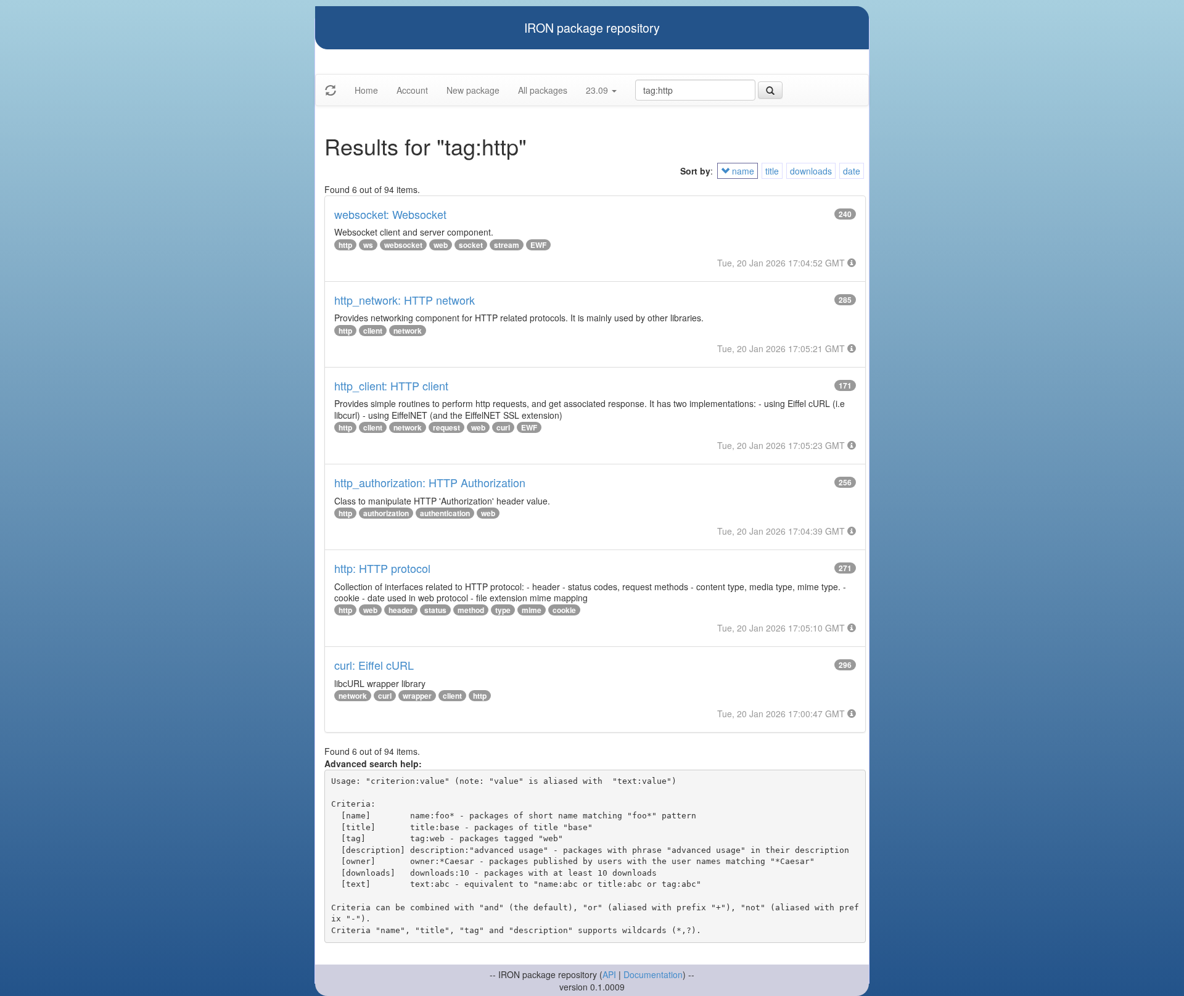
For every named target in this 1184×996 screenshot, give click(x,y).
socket (471, 244)
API (609, 974)
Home (366, 90)
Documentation (653, 974)
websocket (403, 244)
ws (368, 244)
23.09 (598, 90)
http (345, 244)
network (407, 330)
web (441, 244)
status (435, 609)
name (742, 171)
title (772, 171)
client (372, 330)
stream (506, 244)
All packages (542, 90)
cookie (564, 609)
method (471, 609)
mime (531, 609)
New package (473, 90)
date (851, 171)
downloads (811, 171)
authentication (445, 513)
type (503, 609)
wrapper (417, 695)
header (400, 609)
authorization (386, 513)
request (446, 427)
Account (412, 90)
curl (503, 427)
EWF (538, 244)
